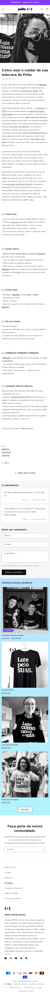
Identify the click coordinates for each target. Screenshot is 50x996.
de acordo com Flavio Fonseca (19, 184)
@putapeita (6, 452)
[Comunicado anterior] (2, 2)
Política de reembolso (21, 984)
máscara (42, 85)
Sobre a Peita (10, 867)
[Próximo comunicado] (47, 2)
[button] (2, 9)
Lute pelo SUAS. (7, 690)
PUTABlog (9, 883)
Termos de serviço (16, 987)
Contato (8, 872)
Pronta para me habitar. (10, 800)
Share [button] (6, 463)
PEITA (4, 111)
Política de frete (30, 987)
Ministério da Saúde (30, 91)
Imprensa (8, 878)
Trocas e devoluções (13, 898)
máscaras (40, 108)
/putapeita (6, 455)
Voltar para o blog (26, 473)
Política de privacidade (37, 984)
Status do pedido (11, 893)
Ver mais (25, 809)
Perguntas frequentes (13, 888)
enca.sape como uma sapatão (12, 635)
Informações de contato (26, 991)
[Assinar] (42, 849)
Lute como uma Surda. (10, 745)
